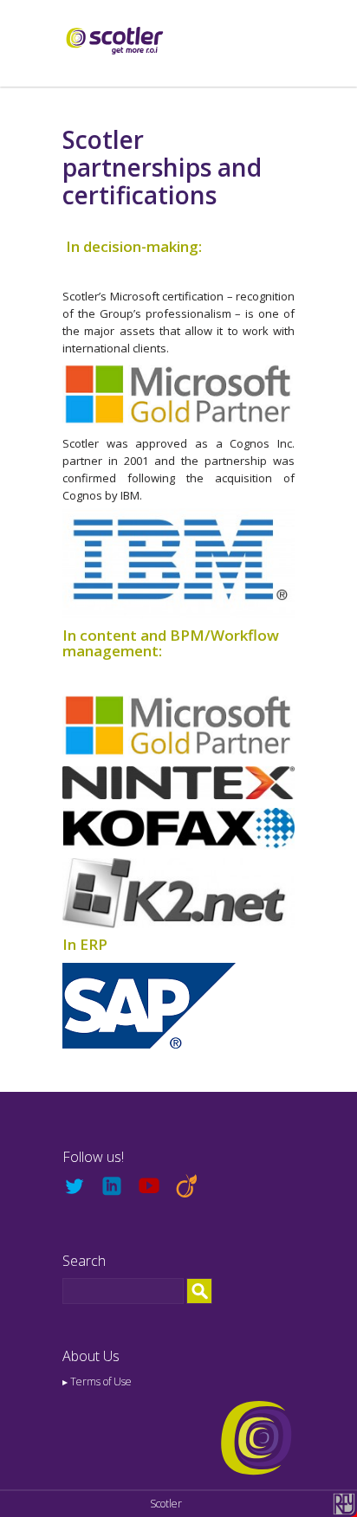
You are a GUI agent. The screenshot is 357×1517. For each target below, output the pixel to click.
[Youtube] (155, 1187)
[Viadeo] (192, 1187)
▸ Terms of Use (97, 1381)
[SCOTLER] (114, 38)
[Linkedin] (118, 1187)
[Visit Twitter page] (81, 1187)
